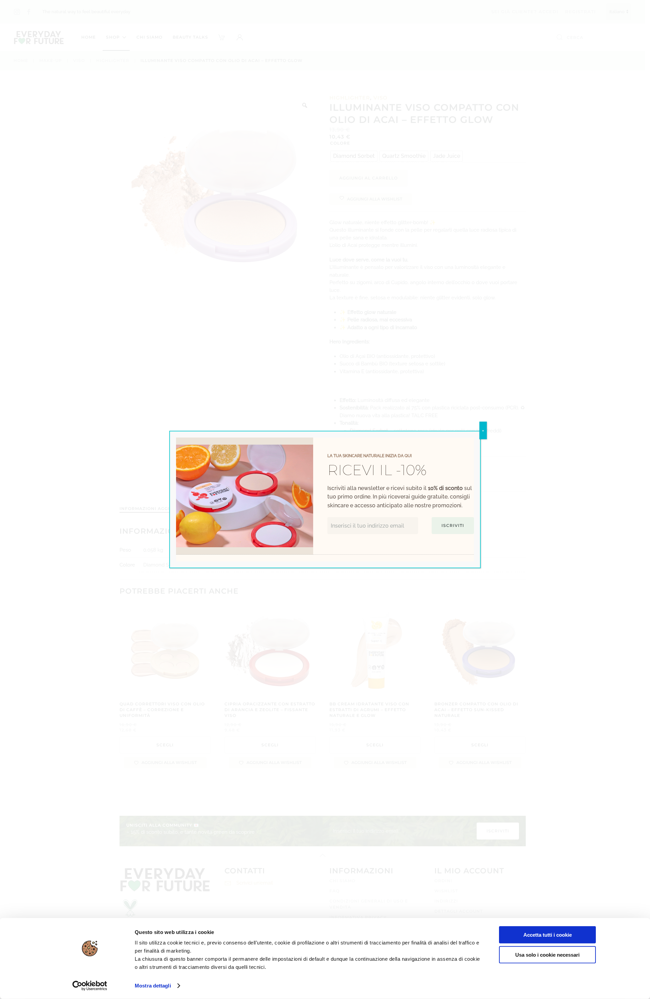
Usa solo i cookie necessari (547, 954)
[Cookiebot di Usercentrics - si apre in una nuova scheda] (90, 986)
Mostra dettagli (153, 986)
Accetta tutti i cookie (547, 935)
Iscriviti (452, 525)
